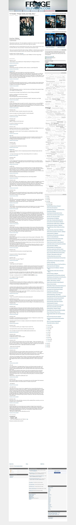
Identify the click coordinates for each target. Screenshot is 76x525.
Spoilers (59, 512)
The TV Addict (52, 178)
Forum (53, 106)
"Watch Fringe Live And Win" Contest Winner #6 (55, 242)
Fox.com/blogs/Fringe (31, 484)
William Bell (59, 191)
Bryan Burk (51, 89)
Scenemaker (49, 158)
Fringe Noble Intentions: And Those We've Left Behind (56, 243)
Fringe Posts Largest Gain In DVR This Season (55, 249)
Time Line (64, 180)
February (49, 339)
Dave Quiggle (59, 95)
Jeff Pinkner (61, 125)
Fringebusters (49, 112)
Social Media (58, 164)
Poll (54, 149)
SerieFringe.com (31, 498)
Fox (56, 106)
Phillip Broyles (54, 148)
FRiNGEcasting (56, 112)
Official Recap (57, 143)
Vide (47, 186)
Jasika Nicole (53, 125)
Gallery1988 (53, 116)
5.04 (52, 74)
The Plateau (61, 176)
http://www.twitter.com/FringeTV (59, 69)
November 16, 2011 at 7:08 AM (13, 304)
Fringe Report (59, 110)
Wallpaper (52, 187)
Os (58, 144)
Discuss (49, 97)
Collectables (57, 91)
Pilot (64, 148)
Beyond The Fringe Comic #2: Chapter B (54, 316)
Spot (51, 518)
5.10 (64, 74)
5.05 (54, 74)
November (49, 204)
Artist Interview (56, 83)
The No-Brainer (55, 176)
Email (62, 99)
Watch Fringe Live (50, 188)
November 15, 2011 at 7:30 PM (13, 202)
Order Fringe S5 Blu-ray (50, 29)
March (48, 337)
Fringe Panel (54, 110)
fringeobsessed (12, 65)
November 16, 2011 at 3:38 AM (13, 247)
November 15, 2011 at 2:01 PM (13, 124)
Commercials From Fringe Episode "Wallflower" (55, 221)
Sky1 (62, 163)
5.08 (60, 74)
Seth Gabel (61, 162)
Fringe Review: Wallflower (51, 211)
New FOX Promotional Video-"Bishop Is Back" (55, 287)
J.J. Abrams (55, 123)
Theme (56, 178)
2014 (47, 196)
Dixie (49, 492)
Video (51, 186)
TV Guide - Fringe (31, 495)
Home (27, 463)
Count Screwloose (50, 487)
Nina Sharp (57, 139)
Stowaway (48, 167)
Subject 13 (54, 167)
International (53, 122)
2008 (47, 346)
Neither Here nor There (54, 138)
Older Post (42, 463)
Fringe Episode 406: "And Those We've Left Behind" (56, 275)
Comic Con (54, 93)
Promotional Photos (51, 153)
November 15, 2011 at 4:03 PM (13, 155)
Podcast (50, 149)
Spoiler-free (53, 166)
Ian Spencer (55, 119)
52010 (47, 74)
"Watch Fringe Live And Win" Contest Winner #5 (55, 282)
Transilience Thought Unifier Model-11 (58, 181)
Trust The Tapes (56, 182)
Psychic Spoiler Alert (61, 153)
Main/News (49, 512)
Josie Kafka (49, 494)
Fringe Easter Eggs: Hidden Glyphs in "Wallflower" (55, 223)
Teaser (52, 170)
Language (53, 130)
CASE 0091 (34, 470)
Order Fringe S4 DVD (61, 47)
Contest (63, 94)
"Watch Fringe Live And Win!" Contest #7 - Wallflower (56, 231)
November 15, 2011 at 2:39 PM (13, 140)
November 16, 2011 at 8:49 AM (13, 314)
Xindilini (49, 501)
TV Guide (63, 182)
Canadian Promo (60, 89)
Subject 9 (58, 167)
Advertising (51, 76)
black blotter (63, 87)
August (51, 85)
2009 (47, 345)
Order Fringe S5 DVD (61, 29)
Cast (49, 90)
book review (61, 88)
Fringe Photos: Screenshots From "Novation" (54, 292)
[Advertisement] (18, 455)
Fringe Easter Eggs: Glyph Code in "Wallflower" (55, 229)
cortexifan (49, 505)
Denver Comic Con (56, 96)
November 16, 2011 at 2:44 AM (13, 232)
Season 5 (63, 161)
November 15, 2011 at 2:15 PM (13, 133)
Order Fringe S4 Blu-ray (50, 47)
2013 (47, 198)
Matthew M (11, 71)
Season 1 (54, 159)
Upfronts (60, 185)
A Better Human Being (55, 75)
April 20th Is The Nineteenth (54, 82)
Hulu (51, 119)
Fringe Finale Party (56, 109)
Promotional (60, 152)
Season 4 (37, 15)
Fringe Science (53, 111)
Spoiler (48, 166)
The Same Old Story (60, 177)
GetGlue (50, 117)
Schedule (55, 158)
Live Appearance (59, 131)
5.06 (56, 74)
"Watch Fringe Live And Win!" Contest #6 (54, 278)
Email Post (16, 15)
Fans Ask (47, 103)
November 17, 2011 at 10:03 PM (13, 396)
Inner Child (63, 120)
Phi (50, 148)
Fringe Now (49, 110)
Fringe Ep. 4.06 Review (51, 262)
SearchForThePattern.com (32, 475)
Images (58, 119)
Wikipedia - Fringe (31, 497)
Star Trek (62, 166)
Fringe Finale (51, 109)
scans (52, 157)
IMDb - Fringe (31, 496)
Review (49, 156)
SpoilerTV (58, 166)
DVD (50, 99)
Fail (62, 102)
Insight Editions (47, 122)
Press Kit (62, 150)
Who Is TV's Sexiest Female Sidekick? (53, 321)
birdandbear (49, 504)
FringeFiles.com (59, 113)
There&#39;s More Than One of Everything (55, 179)
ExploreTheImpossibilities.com (40, 475)
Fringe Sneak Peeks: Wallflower (52, 245)
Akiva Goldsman (58, 76)
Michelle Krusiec (59, 137)
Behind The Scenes (60, 86)
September (47, 162)
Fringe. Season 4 (61, 111)
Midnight (64, 137)
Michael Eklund (54, 137)
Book (58, 88)
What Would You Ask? (59, 190)
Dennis (49, 491)
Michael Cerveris (48, 137)
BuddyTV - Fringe (31, 494)
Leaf (57, 130)
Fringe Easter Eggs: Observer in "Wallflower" (54, 225)
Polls (57, 149)
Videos (55, 186)
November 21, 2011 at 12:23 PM (13, 412)
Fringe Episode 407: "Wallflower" (52, 233)
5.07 (58, 74)
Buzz (55, 89)
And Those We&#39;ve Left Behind (53, 80)
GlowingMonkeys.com (56, 117)
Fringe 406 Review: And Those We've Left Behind (55, 260)
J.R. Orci (61, 123)
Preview (33, 15)
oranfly (49, 507)
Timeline (48, 181)
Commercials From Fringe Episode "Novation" (55, 289)
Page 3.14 (61, 144)
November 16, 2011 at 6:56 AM (13, 278)
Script (49, 159)
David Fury (63, 95)
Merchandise (61, 136)
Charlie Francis (62, 90)
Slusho (64, 163)
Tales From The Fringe (58, 169)
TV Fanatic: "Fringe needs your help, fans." (22, 14)
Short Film (55, 163)
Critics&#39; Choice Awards (51, 95)
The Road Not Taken (52, 177)
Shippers (51, 163)
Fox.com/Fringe (31, 482)
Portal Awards (61, 149)
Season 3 (48, 161)
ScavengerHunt (60, 157)
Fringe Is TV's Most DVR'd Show (52, 236)
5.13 (50, 75)
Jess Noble (47, 126)
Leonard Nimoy (62, 130)
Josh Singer (51, 127)
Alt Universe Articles (61, 77)
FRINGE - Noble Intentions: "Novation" (53, 280)
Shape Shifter (48, 163)
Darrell (49, 488)
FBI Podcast (58, 103)
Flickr (58, 514)
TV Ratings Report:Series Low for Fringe (54, 256)
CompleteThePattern (57, 94)
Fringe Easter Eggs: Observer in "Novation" (54, 299)
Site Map (59, 163)
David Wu (49, 489)
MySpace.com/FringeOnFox (32, 488)
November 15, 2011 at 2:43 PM (13, 147)
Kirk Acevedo (59, 129)
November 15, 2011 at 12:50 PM (13, 99)
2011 (47, 201)
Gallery (49, 116)
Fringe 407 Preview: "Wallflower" (52, 273)
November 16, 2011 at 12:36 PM (13, 323)
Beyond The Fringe (50, 87)
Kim (48, 495)
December (49, 202)
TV (60, 182)
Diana (10, 135)
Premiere (57, 150)
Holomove (58, 118)
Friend (62, 106)
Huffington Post (63, 118)
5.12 (48, 75)
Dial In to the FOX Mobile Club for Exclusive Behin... (56, 252)
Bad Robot (52, 86)
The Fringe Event (55, 174)
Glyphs (63, 117)
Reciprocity (58, 154)
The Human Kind (61, 175)
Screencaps (62, 158)
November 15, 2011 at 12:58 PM (13, 107)
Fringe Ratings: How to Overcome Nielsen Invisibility (56, 310)
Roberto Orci (60, 156)
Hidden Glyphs (53, 118)
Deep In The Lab (50, 96)
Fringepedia (52, 114)
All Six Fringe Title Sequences (52, 207)
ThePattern (60, 178)
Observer (48, 142)
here (22, 53)
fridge (60, 106)
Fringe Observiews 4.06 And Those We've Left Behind (56, 250)
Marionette (56, 134)
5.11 (46, 75)
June (48, 332)
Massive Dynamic (57, 135)
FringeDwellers (50, 113)
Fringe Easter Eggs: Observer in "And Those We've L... (56, 264)
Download (57, 97)
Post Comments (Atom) (18, 466)
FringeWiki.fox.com (31, 486)
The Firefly (51, 174)
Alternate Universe (50, 79)
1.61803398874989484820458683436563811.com (35, 478)
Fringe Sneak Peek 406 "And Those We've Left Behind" (56, 296)
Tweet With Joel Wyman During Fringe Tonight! (55, 238)
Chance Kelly (53, 90)
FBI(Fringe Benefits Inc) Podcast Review (54, 247)
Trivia (51, 182)
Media (57, 136)
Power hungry (52, 150)
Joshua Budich (56, 127)
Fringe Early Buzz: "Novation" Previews (54, 308)
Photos (60, 148)
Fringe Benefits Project (57, 108)
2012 (47, 199)
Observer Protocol (56, 142)
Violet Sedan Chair (61, 186)
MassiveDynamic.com (50, 136)
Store (65, 166)
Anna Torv (62, 80)
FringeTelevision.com (61, 115)
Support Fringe (60, 168)
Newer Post (11, 463)
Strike (51, 167)
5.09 (62, 74)
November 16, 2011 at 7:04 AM (13, 293)
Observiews (51, 143)
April (48, 335)
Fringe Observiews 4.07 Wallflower (53, 218)
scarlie (55, 157)
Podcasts (54, 513)
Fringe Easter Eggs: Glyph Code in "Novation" (55, 301)
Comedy (62, 91)
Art (51, 83)
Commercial (49, 94)
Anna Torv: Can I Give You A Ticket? (53, 216)
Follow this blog (57, 472)
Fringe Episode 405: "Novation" (52, 303)
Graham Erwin (48, 118)
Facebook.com (31, 490)
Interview (60, 122)
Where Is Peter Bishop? (51, 191)
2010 (47, 343)
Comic (49, 93)
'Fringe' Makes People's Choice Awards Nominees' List (56, 285)
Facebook (53, 514)
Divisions (53, 97)
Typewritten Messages (50, 185)
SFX (65, 162)
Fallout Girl (11, 477)
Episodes (48, 101)
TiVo (51, 181)
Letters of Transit (48, 131)
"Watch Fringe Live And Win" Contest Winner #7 (55, 214)
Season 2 (61, 159)
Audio (47, 85)
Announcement (50, 81)
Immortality (59, 120)
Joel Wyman (52, 126)
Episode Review (60, 100)
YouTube (56, 514)
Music (48, 138)
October (48, 325)
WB (56, 188)
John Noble (59, 126)
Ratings (35, 15)
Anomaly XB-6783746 (59, 81)
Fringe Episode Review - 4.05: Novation (54, 294)
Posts (12, 470)
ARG (61, 82)
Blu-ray (54, 88)
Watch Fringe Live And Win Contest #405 (54, 306)
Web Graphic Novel (60, 188)
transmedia (48, 182)
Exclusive (63, 101)
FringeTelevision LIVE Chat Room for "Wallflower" (55, 235)
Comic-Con (60, 93)
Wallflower (47, 187)
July (48, 330)
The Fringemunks (54, 175)
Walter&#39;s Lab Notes (60, 187)
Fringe (30, 15)
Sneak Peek (51, 164)
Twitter (62, 184)
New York (60, 138)
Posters (47, 150)
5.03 (49, 74)
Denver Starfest (62, 96)
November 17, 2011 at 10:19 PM (13, 402)
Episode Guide (53, 100)
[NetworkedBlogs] (57, 470)
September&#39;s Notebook (54, 162)
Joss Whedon (53, 129)
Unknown (11, 149)
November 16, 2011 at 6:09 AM (13, 260)
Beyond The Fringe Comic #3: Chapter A (54, 240)
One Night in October (54, 144)
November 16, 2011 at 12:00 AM (13, 223)
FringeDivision (63, 112)
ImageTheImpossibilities (51, 120)
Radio (49, 154)
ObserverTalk (63, 142)
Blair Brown (49, 88)
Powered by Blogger (50, 517)
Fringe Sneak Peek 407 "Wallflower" (53, 265)
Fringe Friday (62, 109)
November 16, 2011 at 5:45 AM (13, 255)
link (27, 419)
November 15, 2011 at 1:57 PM (13, 116)
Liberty (53, 131)
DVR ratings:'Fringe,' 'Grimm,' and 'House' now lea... (56, 209)
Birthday (58, 87)
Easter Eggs (56, 99)
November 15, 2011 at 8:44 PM (13, 208)
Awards (55, 85)
